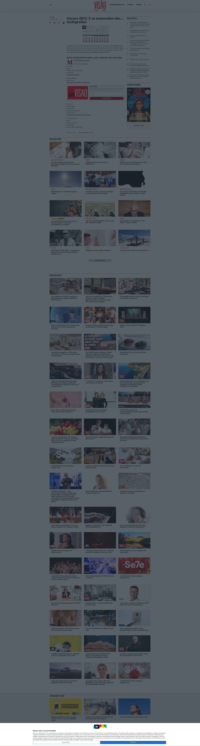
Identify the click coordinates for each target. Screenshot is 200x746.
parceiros (46, 733)
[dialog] (100, 734)
